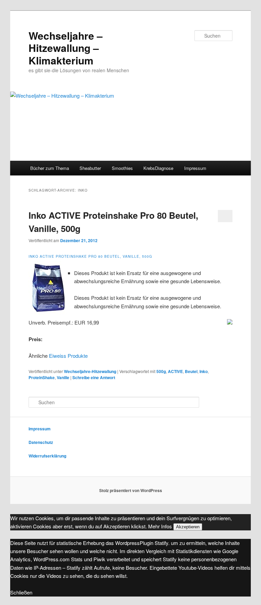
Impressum (195, 168)
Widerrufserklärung (47, 456)
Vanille (63, 377)
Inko (203, 371)
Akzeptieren (187, 526)
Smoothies (122, 168)
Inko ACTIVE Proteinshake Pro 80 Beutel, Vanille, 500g (90, 256)
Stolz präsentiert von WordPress (130, 490)
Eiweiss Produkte (68, 355)
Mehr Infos (160, 526)
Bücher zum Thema (49, 168)
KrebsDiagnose (158, 168)
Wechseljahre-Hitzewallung (90, 371)
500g (161, 371)
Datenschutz (41, 442)
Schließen (21, 592)
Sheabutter (90, 168)
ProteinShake (42, 377)
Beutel (191, 371)
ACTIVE (175, 371)
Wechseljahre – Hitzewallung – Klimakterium (66, 47)
